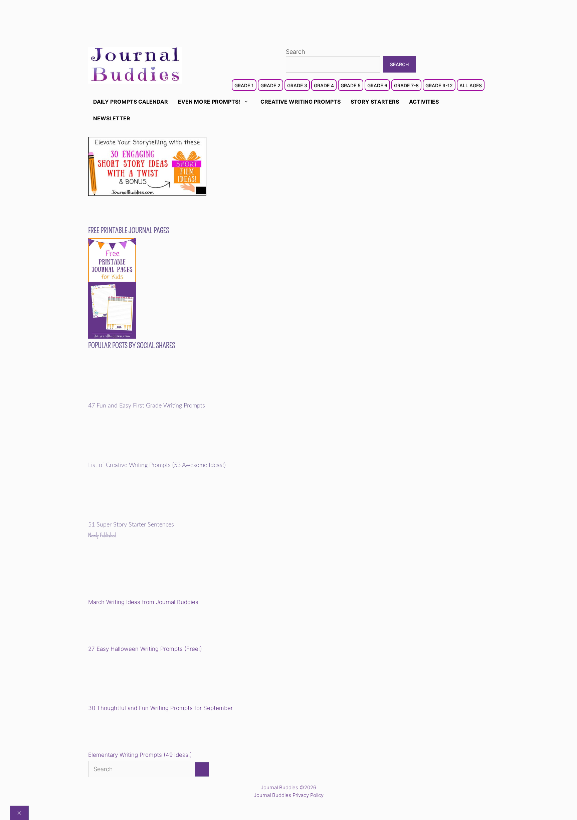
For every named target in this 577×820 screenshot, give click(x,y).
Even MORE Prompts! (209, 101)
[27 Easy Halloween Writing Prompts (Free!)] (122, 626)
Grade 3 (297, 85)
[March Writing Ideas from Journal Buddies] (134, 573)
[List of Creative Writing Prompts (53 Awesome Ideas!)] (134, 457)
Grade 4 (324, 85)
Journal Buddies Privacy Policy (289, 795)
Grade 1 (244, 85)
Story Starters (375, 101)
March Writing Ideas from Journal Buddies (143, 602)
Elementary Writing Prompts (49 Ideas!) (140, 754)
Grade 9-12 (439, 85)
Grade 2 (270, 85)
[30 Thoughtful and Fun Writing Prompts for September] (134, 679)
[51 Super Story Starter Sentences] (134, 517)
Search (295, 51)
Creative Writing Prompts (300, 101)
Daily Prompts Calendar (130, 101)
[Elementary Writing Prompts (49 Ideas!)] (122, 732)
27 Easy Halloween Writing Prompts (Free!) (145, 649)
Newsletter (111, 118)
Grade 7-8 (406, 85)
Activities (424, 101)
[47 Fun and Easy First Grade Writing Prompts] (134, 397)
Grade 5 (351, 85)
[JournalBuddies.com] (135, 64)
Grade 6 (377, 85)
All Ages (470, 85)
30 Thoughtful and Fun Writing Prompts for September (160, 708)
